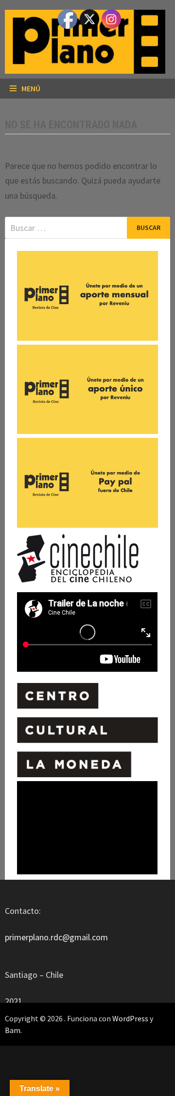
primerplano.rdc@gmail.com (56, 937)
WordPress (130, 1018)
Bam (12, 1030)
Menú (30, 88)
